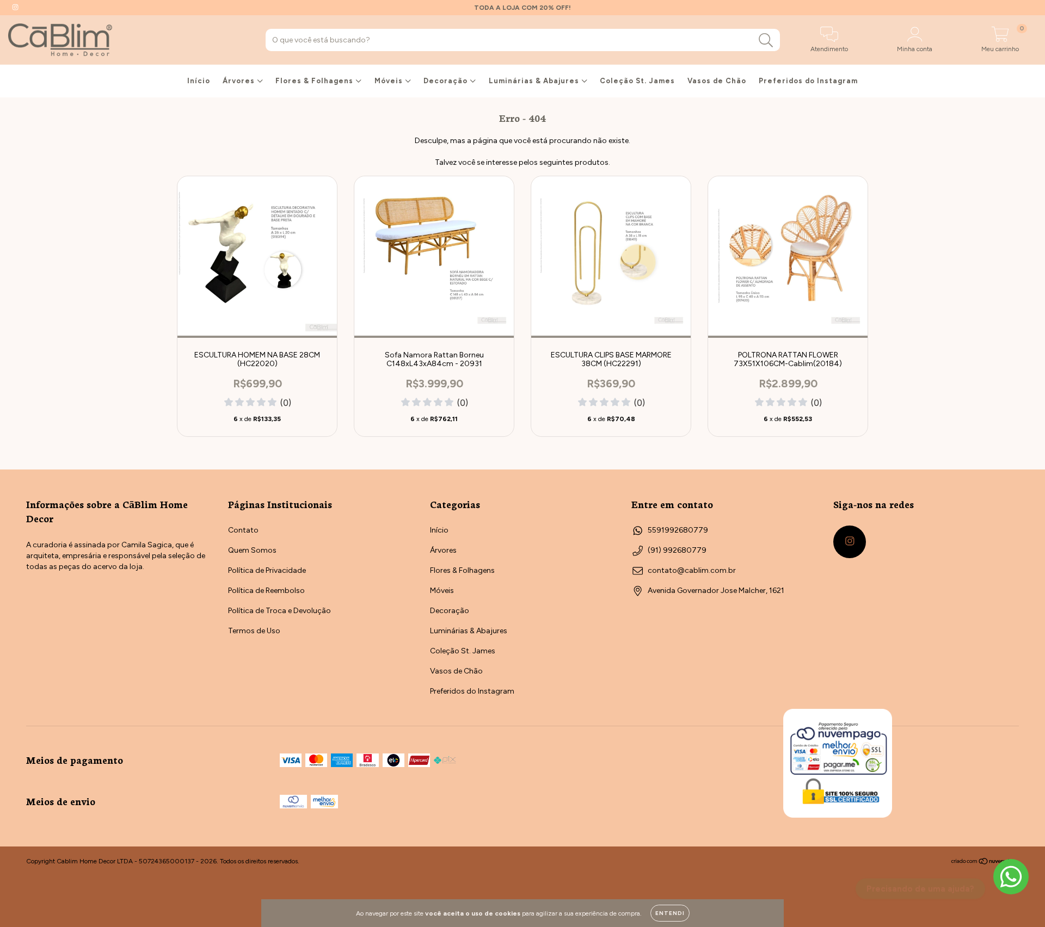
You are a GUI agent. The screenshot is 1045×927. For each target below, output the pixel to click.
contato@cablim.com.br (692, 570)
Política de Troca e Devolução (279, 610)
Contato (243, 530)
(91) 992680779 (677, 550)
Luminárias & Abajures (535, 81)
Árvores (240, 81)
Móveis (389, 81)
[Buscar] (766, 40)
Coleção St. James (637, 81)
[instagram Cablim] (15, 7)
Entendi (670, 913)
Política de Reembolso (266, 590)
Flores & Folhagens (315, 81)
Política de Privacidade (267, 570)
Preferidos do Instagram (808, 81)
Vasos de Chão (716, 81)
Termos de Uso (254, 630)
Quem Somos (252, 550)
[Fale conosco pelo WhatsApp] (1011, 876)
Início (198, 81)
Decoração (446, 81)
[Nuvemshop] (985, 863)
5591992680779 (678, 530)
